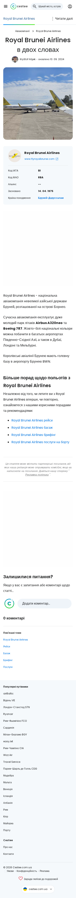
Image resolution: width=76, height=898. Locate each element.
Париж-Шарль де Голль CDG (20, 768)
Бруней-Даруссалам (51, 198)
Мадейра (8, 775)
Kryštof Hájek (27, 59)
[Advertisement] (38, 248)
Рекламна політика (37, 474)
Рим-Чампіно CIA (13, 748)
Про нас (8, 847)
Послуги (8, 667)
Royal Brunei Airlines (19, 18)
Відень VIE (9, 700)
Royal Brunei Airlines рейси (32, 420)
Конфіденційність (27, 871)
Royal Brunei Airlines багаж (32, 427)
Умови (10, 871)
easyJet (8, 741)
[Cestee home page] (19, 6)
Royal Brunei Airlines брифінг (33, 435)
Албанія (8, 803)
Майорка (8, 823)
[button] (5, 6)
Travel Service (11, 762)
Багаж (6, 653)
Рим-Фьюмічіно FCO (15, 721)
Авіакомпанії (22, 31)
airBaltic (8, 693)
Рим (5, 809)
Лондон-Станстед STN (16, 707)
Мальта (7, 782)
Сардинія (8, 727)
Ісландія (8, 796)
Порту (6, 830)
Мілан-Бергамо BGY (15, 734)
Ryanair (8, 714)
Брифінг (8, 660)
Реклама (44, 871)
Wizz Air (7, 755)
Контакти (8, 854)
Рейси (6, 646)
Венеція (8, 789)
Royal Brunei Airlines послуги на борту (40, 442)
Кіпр (5, 816)
